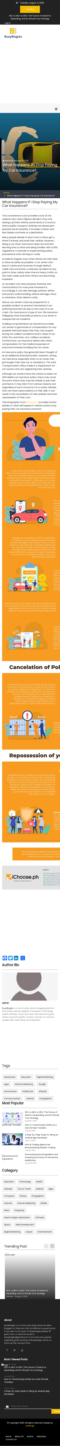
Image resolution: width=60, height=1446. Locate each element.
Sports (7, 1224)
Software (39, 1217)
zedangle (30, 1425)
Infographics (38, 1196)
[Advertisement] (30, 72)
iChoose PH (32, 402)
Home (6, 192)
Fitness (23, 1196)
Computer (9, 1196)
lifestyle (43, 1091)
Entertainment (45, 1231)
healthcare (27, 1091)
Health (39, 1181)
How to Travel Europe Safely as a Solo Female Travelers (41, 1126)
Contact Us (11, 1439)
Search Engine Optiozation (17, 1217)
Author (30, 1436)
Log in (7, 23)
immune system (12, 1098)
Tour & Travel (24, 1188)
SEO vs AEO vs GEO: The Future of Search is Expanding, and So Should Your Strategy (30, 17)
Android (39, 1188)
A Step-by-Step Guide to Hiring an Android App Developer (41, 1136)
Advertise (41, 1436)
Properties (19, 1210)
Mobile (44, 1203)
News (6, 1210)
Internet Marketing (24, 1084)
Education (26, 1077)
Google (42, 1084)
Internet (8, 1203)
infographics (45, 1098)
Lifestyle (8, 1188)
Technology (25, 1181)
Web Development (25, 1224)
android (30, 1098)
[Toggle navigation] (56, 109)
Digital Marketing (45, 1077)
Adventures (9, 1077)
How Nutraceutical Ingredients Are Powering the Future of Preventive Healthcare (41, 1157)
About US (19, 1436)
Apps (51, 1188)
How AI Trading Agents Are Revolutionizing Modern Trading (40, 1146)
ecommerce (10, 1091)
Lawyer (29, 1231)
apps (6, 1084)
